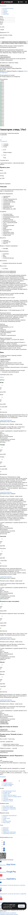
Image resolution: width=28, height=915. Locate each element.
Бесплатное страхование (9, 809)
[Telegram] (4, 840)
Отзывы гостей (7, 792)
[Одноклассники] (4, 842)
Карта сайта (3, 911)
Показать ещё (4, 721)
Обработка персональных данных (9, 914)
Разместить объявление (9, 807)
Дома (4, 819)
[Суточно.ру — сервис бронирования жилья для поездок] (7, 2)
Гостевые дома (7, 821)
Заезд (1, 16)
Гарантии (5, 798)
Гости (1, 22)
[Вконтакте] (4, 846)
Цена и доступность (5, 57)
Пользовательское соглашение (8, 913)
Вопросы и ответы (8, 800)
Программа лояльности (9, 833)
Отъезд (2, 19)
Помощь (5, 810)
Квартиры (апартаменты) (9, 815)
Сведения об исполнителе (7, 751)
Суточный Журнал (8, 799)
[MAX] (4, 844)
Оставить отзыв (4, 723)
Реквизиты (6, 830)
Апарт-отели (6, 818)
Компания (5, 827)
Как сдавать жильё (8, 806)
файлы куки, (12, 904)
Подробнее (3, 776)
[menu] (26, 2)
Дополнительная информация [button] (8, 271)
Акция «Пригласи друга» (10, 795)
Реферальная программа (9, 832)
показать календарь (5, 359)
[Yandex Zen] (4, 850)
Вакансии (5, 829)
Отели (4, 817)
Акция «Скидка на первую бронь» (12, 796)
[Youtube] (4, 848)
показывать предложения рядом (10, 372)
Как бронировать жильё (9, 791)
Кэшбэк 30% (6, 793)
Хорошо (21, 906)
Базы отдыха (6, 822)
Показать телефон (5, 65)
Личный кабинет (7, 783)
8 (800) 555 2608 (7, 785)
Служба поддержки (8, 784)
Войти (21, 1)
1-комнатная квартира (6, 420)
